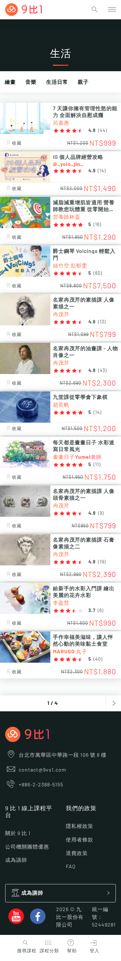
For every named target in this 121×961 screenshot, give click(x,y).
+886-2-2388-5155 (41, 784)
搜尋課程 (26, 951)
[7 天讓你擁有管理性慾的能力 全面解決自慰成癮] (25, 118)
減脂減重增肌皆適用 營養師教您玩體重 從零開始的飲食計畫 (84, 209)
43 (102, 371)
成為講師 (16, 860)
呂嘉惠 (61, 123)
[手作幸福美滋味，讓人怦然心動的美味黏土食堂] (25, 647)
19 (102, 562)
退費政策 (77, 853)
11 (97, 465)
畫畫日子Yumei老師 (77, 457)
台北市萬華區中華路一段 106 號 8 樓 (62, 755)
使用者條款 (79, 839)
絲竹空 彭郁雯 (70, 265)
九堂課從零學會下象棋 (80, 397)
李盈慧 (61, 603)
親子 (83, 82)
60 (98, 273)
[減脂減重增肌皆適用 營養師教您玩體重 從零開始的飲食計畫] (25, 212)
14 (101, 171)
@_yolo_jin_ (68, 164)
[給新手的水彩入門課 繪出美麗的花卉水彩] (25, 598)
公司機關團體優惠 (27, 847)
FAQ (71, 866)
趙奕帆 (61, 405)
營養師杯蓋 (66, 217)
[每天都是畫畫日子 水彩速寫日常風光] (25, 452)
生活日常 (57, 82)
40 (98, 659)
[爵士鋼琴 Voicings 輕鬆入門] (25, 261)
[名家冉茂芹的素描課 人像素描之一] (25, 309)
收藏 (17, 143)
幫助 (72, 951)
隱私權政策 (79, 826)
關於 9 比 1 (18, 833)
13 (102, 322)
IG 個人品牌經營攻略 (78, 157)
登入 (94, 951)
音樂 (30, 82)
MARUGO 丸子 (70, 651)
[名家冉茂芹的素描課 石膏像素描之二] (25, 549)
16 (97, 225)
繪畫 (10, 82)
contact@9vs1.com (42, 770)
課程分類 (49, 951)
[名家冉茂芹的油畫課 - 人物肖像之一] (25, 358)
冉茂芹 (61, 314)
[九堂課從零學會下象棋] (25, 407)
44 (103, 131)
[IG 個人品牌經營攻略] (25, 167)
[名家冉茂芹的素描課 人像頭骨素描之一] (25, 501)
